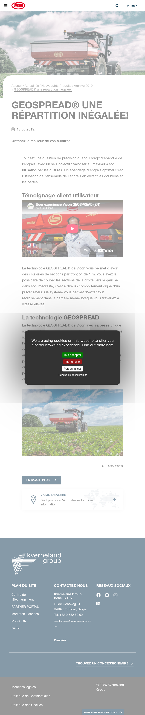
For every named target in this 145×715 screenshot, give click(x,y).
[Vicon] (18, 6)
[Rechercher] (114, 20)
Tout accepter (72, 355)
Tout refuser (72, 361)
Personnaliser (72, 369)
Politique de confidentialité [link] (72, 375)
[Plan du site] (5, 5)
